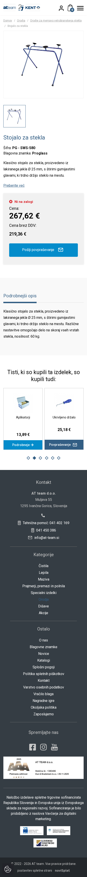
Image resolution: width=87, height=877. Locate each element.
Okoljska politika (43, 707)
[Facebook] (32, 747)
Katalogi (43, 660)
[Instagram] (43, 747)
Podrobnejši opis (20, 295)
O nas (43, 640)
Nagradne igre (43, 701)
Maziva (43, 579)
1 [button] (28, 458)
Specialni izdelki (43, 593)
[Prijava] (63, 8)
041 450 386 (45, 530)
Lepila (43, 572)
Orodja (21, 20)
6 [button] (58, 458)
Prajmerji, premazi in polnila (43, 586)
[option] (14, 116)
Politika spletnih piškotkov (43, 674)
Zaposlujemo (43, 714)
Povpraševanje (60, 444)
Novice (43, 654)
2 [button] (34, 458)
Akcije (43, 613)
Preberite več (14, 185)
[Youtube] (54, 747)
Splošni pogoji (44, 667)
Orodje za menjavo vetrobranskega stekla (56, 20)
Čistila (43, 566)
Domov (7, 20)
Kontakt (44, 680)
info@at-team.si (46, 538)
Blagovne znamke (43, 647)
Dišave (43, 606)
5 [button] (52, 458)
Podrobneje (21, 445)
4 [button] (46, 458)
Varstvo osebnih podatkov (43, 687)
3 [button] (40, 458)
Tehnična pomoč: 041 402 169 (45, 523)
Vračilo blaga (43, 694)
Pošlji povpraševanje (38, 250)
